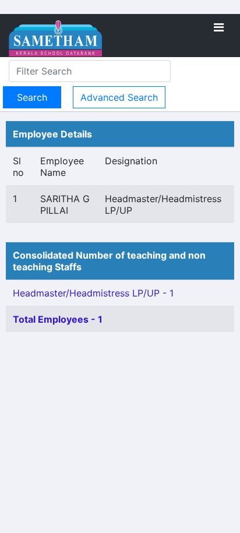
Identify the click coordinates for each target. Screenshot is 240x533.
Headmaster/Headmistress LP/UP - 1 (93, 293)
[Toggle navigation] (218, 27)
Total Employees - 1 (58, 319)
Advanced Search (119, 97)
